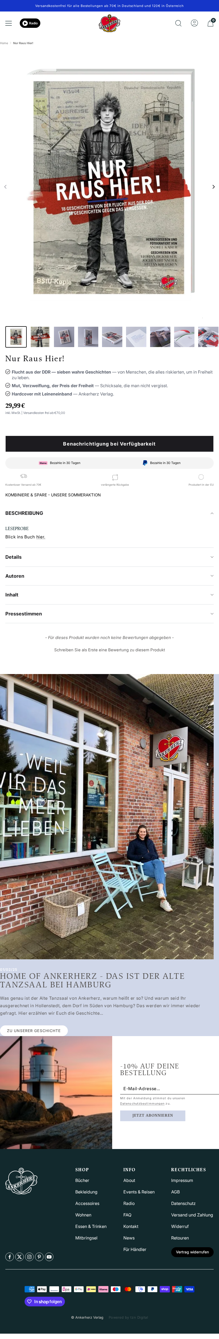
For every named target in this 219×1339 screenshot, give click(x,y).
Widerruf (180, 1226)
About (129, 1180)
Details (13, 557)
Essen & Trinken (91, 1226)
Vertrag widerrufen (192, 1252)
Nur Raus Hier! (23, 43)
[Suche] (178, 23)
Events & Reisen (139, 1192)
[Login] (194, 23)
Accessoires (87, 1203)
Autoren (14, 576)
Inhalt (11, 595)
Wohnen (83, 1215)
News (129, 1238)
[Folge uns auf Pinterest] (39, 1257)
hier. (40, 536)
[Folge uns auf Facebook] (10, 1257)
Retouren (180, 1238)
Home (4, 43)
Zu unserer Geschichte (34, 1030)
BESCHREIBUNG (24, 513)
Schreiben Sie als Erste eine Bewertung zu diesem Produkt (109, 649)
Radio (33, 23)
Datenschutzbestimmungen (142, 1103)
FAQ (127, 1215)
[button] (5, 186)
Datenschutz (183, 1203)
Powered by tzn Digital (128, 1317)
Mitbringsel (86, 1238)
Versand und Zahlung (192, 1215)
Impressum (182, 1180)
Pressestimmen (23, 614)
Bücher (82, 1180)
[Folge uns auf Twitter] (19, 1257)
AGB (175, 1192)
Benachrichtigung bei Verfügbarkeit (109, 444)
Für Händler (134, 1249)
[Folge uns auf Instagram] (29, 1257)
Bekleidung (86, 1192)
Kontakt (130, 1226)
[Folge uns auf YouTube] (49, 1257)
